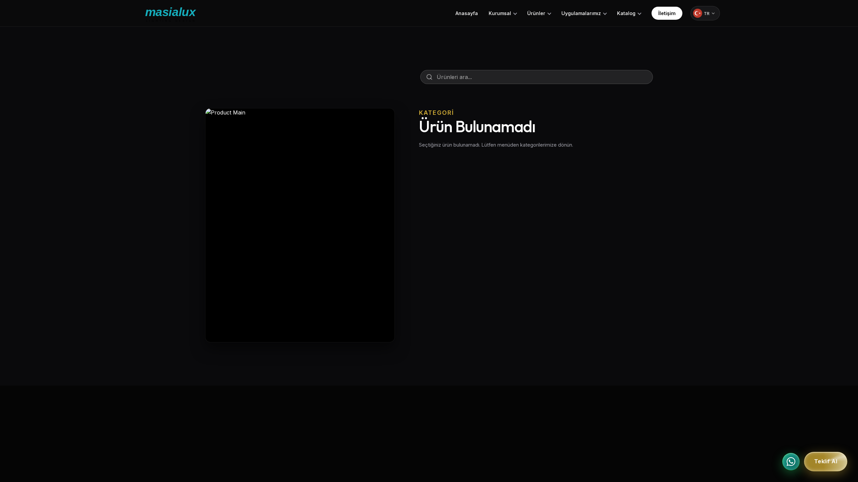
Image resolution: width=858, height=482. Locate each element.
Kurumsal (500, 13)
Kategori (436, 112)
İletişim (667, 13)
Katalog (626, 13)
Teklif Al (826, 461)
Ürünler (536, 13)
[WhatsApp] (791, 461)
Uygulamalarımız (581, 13)
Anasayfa (466, 13)
